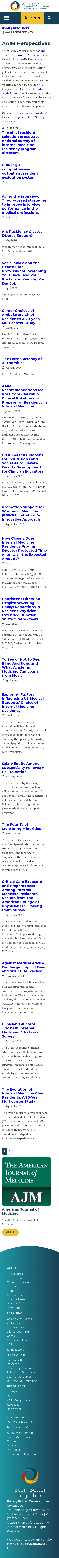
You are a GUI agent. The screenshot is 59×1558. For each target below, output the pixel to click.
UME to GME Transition (22, 1380)
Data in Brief (15, 1396)
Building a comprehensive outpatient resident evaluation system (20, 171)
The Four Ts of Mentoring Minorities (21, 827)
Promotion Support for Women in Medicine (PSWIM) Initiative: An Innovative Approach (23, 513)
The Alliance (15, 1273)
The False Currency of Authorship (22, 361)
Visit (10, 1232)
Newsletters (14, 1409)
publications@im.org (31, 117)
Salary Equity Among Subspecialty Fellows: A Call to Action (23, 768)
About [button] (12, 1268)
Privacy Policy (17, 1501)
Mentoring (14, 1445)
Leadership (14, 1278)
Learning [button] (14, 1313)
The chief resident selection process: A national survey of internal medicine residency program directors (20, 143)
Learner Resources (19, 1376)
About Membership (20, 1432)
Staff (10, 1290)
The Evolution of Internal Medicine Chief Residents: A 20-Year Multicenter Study (23, 1095)
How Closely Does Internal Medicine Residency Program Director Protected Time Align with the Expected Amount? (24, 548)
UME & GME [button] (15, 1350)
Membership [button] (17, 1427)
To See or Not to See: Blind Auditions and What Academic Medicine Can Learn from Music (21, 667)
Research (13, 1363)
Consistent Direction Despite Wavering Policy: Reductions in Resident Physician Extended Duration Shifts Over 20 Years (21, 609)
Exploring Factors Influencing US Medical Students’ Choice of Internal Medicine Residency (23, 702)
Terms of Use (39, 1501)
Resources (21, 28)
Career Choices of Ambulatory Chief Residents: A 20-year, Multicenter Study (21, 317)
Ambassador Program (21, 1454)
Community (14, 1441)
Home (6, 28)
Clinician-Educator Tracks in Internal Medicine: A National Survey (20, 1030)
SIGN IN (34, 18)
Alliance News (16, 1299)
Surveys (12, 1392)
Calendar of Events (19, 1318)
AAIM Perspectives (19, 1400)
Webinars (13, 1323)
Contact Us (14, 1295)
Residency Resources (20, 1368)
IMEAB (11, 1413)
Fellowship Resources (21, 1372)
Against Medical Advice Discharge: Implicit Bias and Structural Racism (23, 967)
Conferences (15, 1327)
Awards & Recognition (21, 1437)
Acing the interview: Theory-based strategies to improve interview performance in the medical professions (24, 204)
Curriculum (14, 1359)
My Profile (13, 1449)
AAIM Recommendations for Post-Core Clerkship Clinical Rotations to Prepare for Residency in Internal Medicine (24, 396)
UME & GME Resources (22, 1355)
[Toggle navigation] (6, 18)
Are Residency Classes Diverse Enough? (22, 234)
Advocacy (13, 1404)
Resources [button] (16, 1386)
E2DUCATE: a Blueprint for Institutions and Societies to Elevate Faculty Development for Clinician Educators (22, 463)
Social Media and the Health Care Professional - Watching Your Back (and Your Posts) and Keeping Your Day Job (24, 273)
